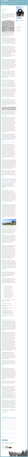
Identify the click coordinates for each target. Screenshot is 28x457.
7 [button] (12, 168)
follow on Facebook (21, 20)
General (13, 409)
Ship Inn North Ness (9, 410)
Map (8, 153)
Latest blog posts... (5, 412)
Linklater (3, 410)
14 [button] (11, 297)
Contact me (18, 18)
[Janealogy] (5, 2)
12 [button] (3, 250)
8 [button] (3, 174)
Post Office (5, 410)
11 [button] (13, 232)
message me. (10, 406)
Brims (10, 409)
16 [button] (10, 356)
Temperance (13, 410)
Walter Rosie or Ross (5, 82)
